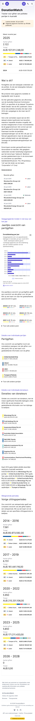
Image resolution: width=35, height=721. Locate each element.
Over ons (17, 718)
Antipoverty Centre (8, 686)
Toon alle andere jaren (11, 326)
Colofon (20, 715)
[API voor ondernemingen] (24, 4)
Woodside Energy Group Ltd (14, 198)
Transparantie (13, 700)
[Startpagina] (7, 4)
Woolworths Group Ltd (12, 181)
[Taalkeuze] (28, 4)
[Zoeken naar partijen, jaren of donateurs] (32, 4)
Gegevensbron (6, 170)
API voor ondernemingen (9, 715)
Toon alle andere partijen (12, 382)
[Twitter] (16, 712)
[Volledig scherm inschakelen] (30, 235)
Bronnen (4, 700)
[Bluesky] (13, 712)
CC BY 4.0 (20, 707)
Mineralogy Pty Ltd (25, 472)
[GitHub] (19, 712)
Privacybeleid (27, 715)
